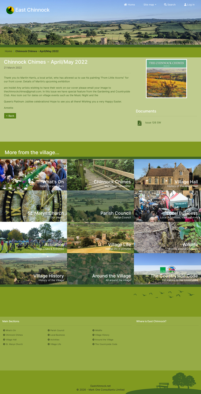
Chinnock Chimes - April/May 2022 (37, 51)
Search (171, 4)
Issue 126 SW (153, 122)
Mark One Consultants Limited (107, 389)
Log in (190, 4)
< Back (10, 115)
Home (131, 4)
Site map (149, 4)
